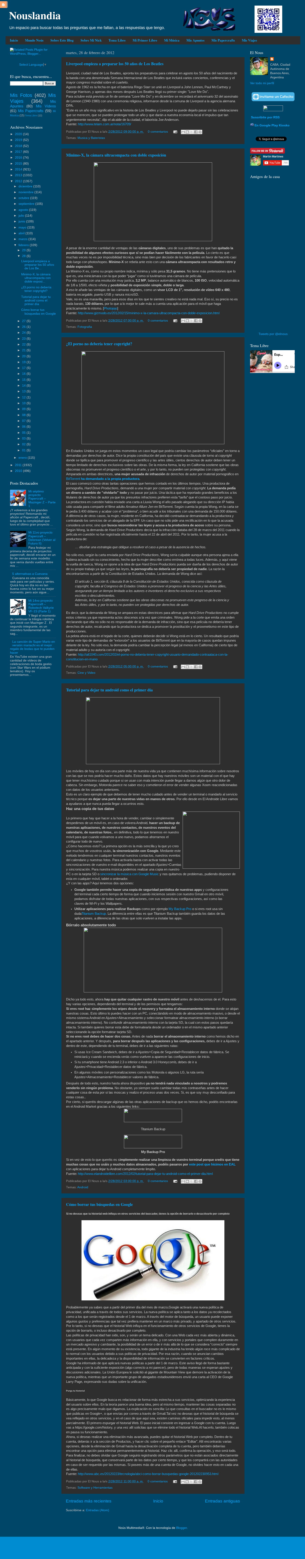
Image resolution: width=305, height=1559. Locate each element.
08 (24, 415)
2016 (19, 157)
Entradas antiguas (222, 1501)
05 (24, 432)
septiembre (27, 203)
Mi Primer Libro (145, 40)
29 (24, 250)
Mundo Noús (34, 40)
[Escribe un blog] (187, 132)
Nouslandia (35, 15)
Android (82, 1187)
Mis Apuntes (195, 40)
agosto (24, 209)
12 (24, 397)
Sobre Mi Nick (91, 40)
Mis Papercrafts (223, 40)
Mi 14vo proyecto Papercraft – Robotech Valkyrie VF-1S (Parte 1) (41, 606)
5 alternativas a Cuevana (30, 573)
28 (24, 256)
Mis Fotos (21, 95)
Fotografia (84, 327)
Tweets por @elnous (273, 334)
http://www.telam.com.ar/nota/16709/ (104, 124)
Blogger (181, 1528)
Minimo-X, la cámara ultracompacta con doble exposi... (36, 278)
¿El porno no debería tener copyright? (99, 344)
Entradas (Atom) (97, 1510)
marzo (23, 239)
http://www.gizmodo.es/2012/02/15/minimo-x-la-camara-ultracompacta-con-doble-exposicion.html (148, 313)
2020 (19, 134)
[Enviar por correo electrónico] (183, 132)
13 (24, 391)
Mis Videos (46, 106)
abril (22, 233)
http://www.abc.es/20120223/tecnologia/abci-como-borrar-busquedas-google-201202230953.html (148, 1474)
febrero (24, 245)
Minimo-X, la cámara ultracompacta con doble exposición (116, 155)
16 (24, 373)
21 (24, 350)
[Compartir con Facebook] (196, 132)
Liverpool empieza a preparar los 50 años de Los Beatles (114, 64)
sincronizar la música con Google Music (130, 874)
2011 (19, 465)
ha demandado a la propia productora (110, 479)
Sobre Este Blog (62, 40)
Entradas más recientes (88, 1501)
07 (24, 421)
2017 (19, 151)
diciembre (26, 186)
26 (24, 327)
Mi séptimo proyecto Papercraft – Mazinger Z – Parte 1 (42, 499)
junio (22, 221)
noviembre (26, 192)
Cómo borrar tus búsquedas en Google (99, 1204)
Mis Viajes (249, 40)
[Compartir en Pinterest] (200, 132)
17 (24, 368)
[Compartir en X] (191, 132)
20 (24, 356)
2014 (19, 169)
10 (24, 403)
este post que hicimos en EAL (212, 1164)
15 (24, 379)
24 (24, 332)
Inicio (14, 40)
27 (24, 321)
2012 (19, 181)
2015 (19, 163)
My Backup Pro (180, 909)
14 (24, 385)
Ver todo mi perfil (262, 83)
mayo (23, 227)
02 (24, 444)
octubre (24, 198)
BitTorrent (73, 479)
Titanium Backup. (94, 913)
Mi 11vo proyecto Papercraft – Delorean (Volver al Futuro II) (41, 538)
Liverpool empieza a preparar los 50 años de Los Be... (37, 264)
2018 (19, 146)
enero (23, 457)
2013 (19, 175)
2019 (19, 140)
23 (24, 338)
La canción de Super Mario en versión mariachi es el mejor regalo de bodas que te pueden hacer (32, 647)
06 (24, 426)
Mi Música (172, 40)
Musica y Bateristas (91, 138)
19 (24, 362)
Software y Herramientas (95, 1487)
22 (24, 344)
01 (24, 450)
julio (22, 215)
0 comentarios (158, 131)
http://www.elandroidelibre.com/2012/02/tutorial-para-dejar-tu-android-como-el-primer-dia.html (145, 1174)
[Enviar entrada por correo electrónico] (175, 131)
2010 (19, 471)
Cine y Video (86, 672)
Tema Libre (117, 40)
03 (24, 438)
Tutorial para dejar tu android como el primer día (109, 690)
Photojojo (110, 308)
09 (24, 409)
